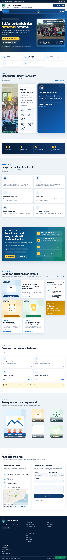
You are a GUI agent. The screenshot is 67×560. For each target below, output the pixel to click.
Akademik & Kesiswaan (30, 526)
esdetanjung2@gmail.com (19, 1)
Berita (34, 11)
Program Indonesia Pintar (30, 533)
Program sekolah (29, 537)
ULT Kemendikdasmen (6, 553)
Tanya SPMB (11, 256)
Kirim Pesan (49, 496)
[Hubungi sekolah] (64, 1)
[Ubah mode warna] (62, 1)
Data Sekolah (22, 11)
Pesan (35, 484)
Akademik (16, 11)
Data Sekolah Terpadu (30, 524)
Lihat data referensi (59, 80)
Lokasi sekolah (29, 541)
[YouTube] (8, 528)
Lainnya (49, 11)
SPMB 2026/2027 (60, 5)
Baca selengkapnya (26, 296)
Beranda (6, 11)
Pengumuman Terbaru (10, 42)
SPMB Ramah (49, 522)
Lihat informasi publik (59, 276)
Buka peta (23, 506)
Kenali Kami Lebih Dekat (10, 38)
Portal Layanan (29, 522)
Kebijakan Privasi (50, 528)
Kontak (42, 11)
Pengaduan (49, 526)
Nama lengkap (36, 472)
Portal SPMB (22, 256)
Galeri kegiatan (29, 539)
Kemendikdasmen (5, 547)
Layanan (28, 11)
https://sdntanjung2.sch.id (12, 483)
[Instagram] (5, 528)
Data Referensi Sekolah (6, 549)
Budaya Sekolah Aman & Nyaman (32, 531)
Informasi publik (50, 524)
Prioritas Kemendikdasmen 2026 (32, 528)
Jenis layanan (36, 478)
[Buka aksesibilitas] (59, 1)
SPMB (38, 11)
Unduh (29, 366)
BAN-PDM (3, 551)
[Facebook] (3, 528)
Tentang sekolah (29, 535)
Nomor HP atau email (53, 472)
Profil (11, 11)
